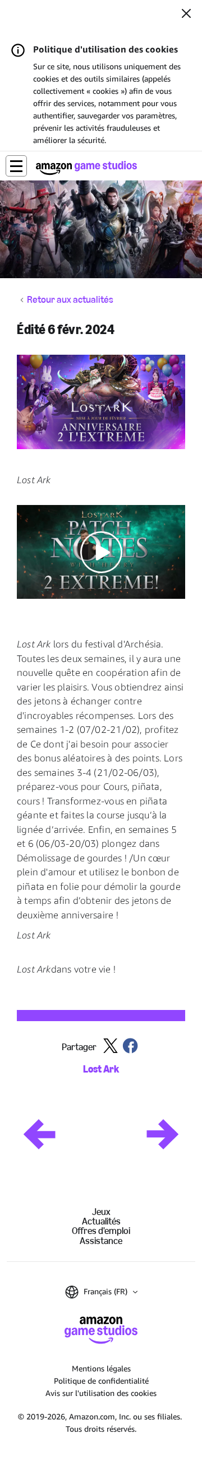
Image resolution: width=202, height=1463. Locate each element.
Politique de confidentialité (101, 1380)
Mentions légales (101, 1368)
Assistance (101, 1241)
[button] (16, 166)
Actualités (101, 1221)
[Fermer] (186, 14)
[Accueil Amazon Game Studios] (86, 168)
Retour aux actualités (70, 300)
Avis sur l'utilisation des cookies (101, 1393)
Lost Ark (101, 1069)
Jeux (101, 1212)
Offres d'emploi (101, 1231)
